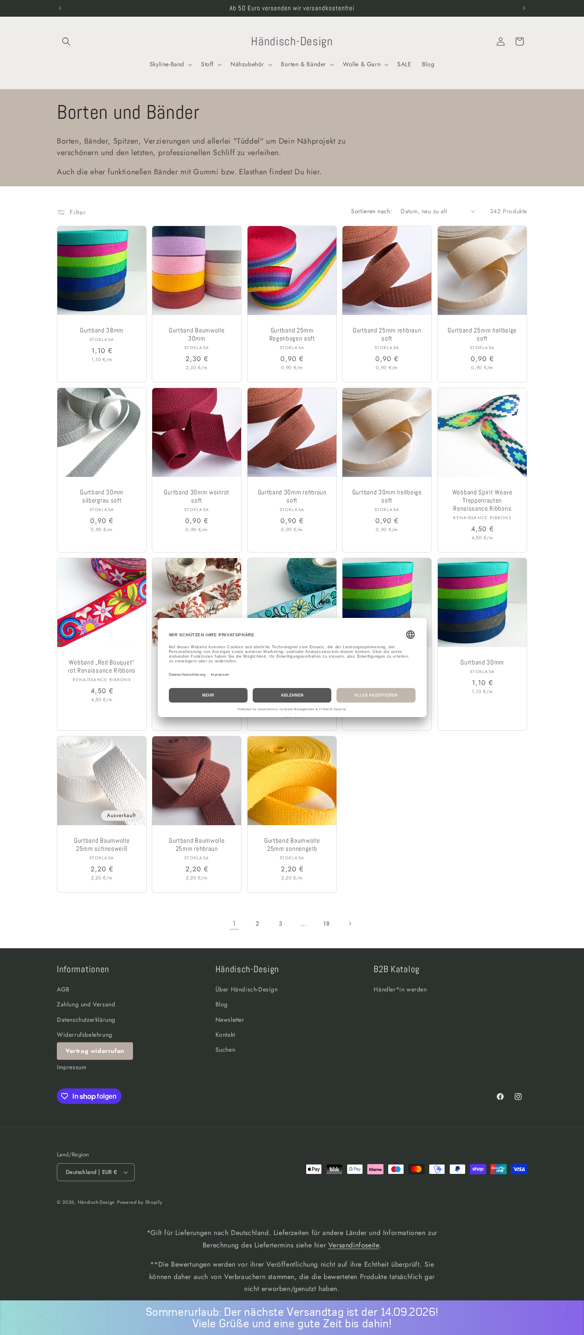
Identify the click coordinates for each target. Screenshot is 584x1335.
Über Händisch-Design (246, 989)
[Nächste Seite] (349, 923)
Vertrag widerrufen (94, 1051)
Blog (221, 1004)
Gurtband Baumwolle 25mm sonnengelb (292, 845)
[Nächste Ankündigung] (524, 8)
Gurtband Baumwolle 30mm (196, 334)
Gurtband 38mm (102, 330)
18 (326, 923)
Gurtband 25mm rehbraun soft (387, 334)
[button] (66, 41)
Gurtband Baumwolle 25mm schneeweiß (102, 845)
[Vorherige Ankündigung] (59, 8)
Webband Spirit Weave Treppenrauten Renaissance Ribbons (482, 500)
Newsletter (230, 1019)
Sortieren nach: (371, 211)
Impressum (71, 1067)
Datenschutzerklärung (86, 1019)
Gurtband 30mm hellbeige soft (387, 496)
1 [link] (234, 923)
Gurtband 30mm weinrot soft (197, 496)
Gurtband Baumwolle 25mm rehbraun (196, 845)
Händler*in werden (400, 989)
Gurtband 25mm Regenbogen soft (292, 334)
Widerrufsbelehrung (84, 1034)
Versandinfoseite (353, 1245)
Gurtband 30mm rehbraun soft (291, 496)
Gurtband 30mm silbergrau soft (102, 496)
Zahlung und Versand (86, 1004)
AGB (63, 989)
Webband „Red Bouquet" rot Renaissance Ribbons (102, 666)
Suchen (225, 1049)
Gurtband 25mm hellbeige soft (482, 334)
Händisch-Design (96, 1202)
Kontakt (225, 1034)
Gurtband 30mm (482, 662)
